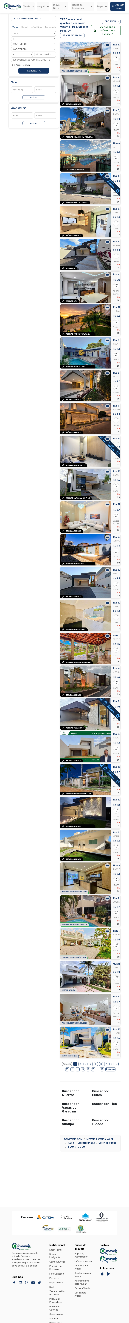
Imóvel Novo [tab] (36, 27)
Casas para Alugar (80, 1294)
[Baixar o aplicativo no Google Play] (108, 1273)
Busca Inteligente (54, 1256)
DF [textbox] (14, 39)
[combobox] (33, 33)
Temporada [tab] (50, 27)
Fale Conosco (56, 1273)
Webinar (53, 1318)
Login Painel (55, 1249)
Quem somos (56, 1314)
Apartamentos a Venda (83, 1275)
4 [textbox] (13, 54)
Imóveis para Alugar (81, 1267)
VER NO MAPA (74, 35)
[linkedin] (20, 1282)
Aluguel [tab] (24, 27)
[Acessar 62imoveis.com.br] (108, 1259)
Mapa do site (56, 1282)
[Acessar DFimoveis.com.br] (108, 1251)
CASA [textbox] (15, 33)
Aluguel (41, 6)
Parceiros (54, 1278)
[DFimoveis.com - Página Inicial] (12, 6)
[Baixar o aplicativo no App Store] (102, 1273)
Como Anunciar (57, 1261)
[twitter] (39, 1282)
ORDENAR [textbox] (110, 21)
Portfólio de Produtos (55, 1268)
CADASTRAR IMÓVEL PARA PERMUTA (107, 30)
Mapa (100, 6)
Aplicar (33, 97)
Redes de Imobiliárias (78, 6)
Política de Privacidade (55, 1300)
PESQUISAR (32, 70)
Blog (51, 1287)
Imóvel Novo (56, 6)
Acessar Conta (119, 6)
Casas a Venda (82, 1288)
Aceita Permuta (23, 65)
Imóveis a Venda (83, 1261)
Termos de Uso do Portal (57, 1293)
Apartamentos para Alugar (82, 1282)
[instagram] (26, 1282)
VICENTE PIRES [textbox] (20, 44)
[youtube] (33, 1282)
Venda (26, 6)
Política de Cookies (54, 1308)
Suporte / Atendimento (81, 1255)
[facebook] (14, 1282)
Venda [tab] (15, 27)
